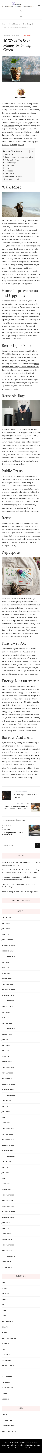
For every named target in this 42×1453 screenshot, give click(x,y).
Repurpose (9, 171)
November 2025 (8, 945)
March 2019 (7, 1267)
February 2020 (8, 1245)
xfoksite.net (24, 1442)
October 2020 (8, 1217)
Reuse (7, 168)
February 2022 (8, 1128)
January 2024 (7, 1023)
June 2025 (6, 962)
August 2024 (7, 1006)
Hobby (4, 1332)
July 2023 (6, 1040)
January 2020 (7, 1250)
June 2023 (6, 1045)
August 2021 (7, 1162)
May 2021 (5, 1178)
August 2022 (7, 1101)
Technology (7, 1388)
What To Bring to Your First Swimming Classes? (20, 892)
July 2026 (6, 923)
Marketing (6, 1360)
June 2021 (6, 1173)
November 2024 (8, 990)
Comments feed (8, 1426)
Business (5, 1294)
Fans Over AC (10, 174)
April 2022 (6, 1123)
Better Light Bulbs (12, 160)
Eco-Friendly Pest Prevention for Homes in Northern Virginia (18, 885)
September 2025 (8, 956)
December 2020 (8, 1206)
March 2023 (7, 1062)
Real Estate (7, 1377)
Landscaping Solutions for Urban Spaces (12, 833)
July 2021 (6, 1167)
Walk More (9, 154)
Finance (5, 1310)
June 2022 (6, 1112)
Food (4, 1316)
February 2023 (8, 1067)
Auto (4, 1282)
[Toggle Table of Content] (30, 151)
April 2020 (6, 1234)
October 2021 (8, 1151)
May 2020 (5, 1228)
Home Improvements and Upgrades (19, 157)
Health (5, 1327)
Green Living (26, 36)
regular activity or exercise (21, 271)
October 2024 (8, 995)
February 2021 (8, 1195)
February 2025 (8, 984)
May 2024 (5, 1017)
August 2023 (7, 1034)
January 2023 (7, 1073)
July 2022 (6, 1106)
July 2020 (6, 1223)
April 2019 (6, 1261)
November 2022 (8, 1084)
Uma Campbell (21, 97)
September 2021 (8, 1156)
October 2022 (8, 1090)
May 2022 (5, 1117)
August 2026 (7, 918)
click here (21, 335)
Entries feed (7, 1420)
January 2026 (7, 940)
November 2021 (8, 1145)
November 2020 (8, 1212)
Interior (5, 1344)
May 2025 (5, 968)
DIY (3, 1305)
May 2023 (5, 1051)
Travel (5, 1393)
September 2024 (8, 1001)
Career (5, 1299)
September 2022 (8, 1095)
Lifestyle (6, 1355)
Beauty (5, 1288)
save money (9, 125)
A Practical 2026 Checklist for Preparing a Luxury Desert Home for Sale (21, 863)
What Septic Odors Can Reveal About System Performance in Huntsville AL (19, 878)
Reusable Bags (10, 163)
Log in (4, 1414)
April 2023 (6, 1056)
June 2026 (6, 929)
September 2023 (8, 1029)
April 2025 (6, 973)
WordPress (29, 1448)
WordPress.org (9, 1431)
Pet (3, 1371)
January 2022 (7, 1134)
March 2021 (7, 1189)
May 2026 (5, 934)
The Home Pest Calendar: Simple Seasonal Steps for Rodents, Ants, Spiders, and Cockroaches (21, 871)
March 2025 (7, 979)
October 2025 (8, 951)
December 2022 (8, 1078)
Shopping (6, 1382)
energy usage (7, 711)
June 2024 (6, 1012)
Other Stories (8, 1366)
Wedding (5, 1399)
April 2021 (6, 1184)
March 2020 (7, 1239)
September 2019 (8, 1256)
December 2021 (8, 1139)
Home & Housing (9, 1338)
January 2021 (7, 1200)
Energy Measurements (13, 176)
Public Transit (10, 165)
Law (3, 1349)
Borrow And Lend (12, 179)
